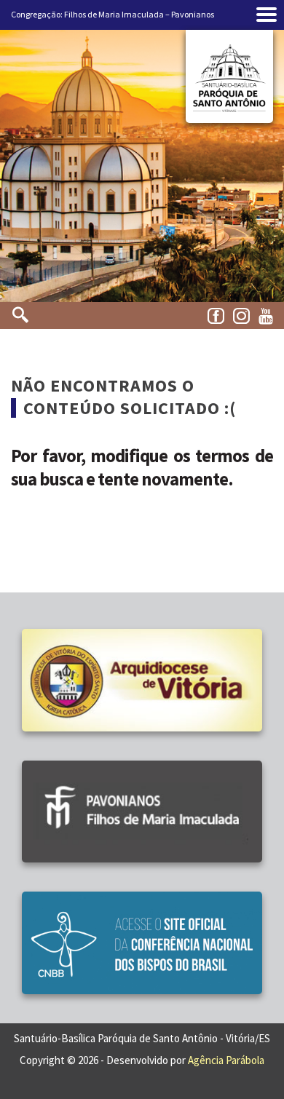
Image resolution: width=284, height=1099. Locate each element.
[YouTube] (269, 317)
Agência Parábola (226, 1060)
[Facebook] (218, 317)
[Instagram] (244, 317)
